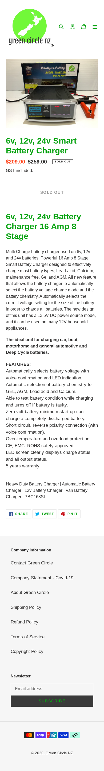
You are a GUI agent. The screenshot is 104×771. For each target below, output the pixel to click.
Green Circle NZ (59, 753)
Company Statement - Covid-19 (42, 577)
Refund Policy (24, 622)
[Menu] (95, 26)
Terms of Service (28, 636)
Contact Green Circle (32, 562)
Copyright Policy (27, 651)
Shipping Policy (26, 607)
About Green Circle (30, 592)
